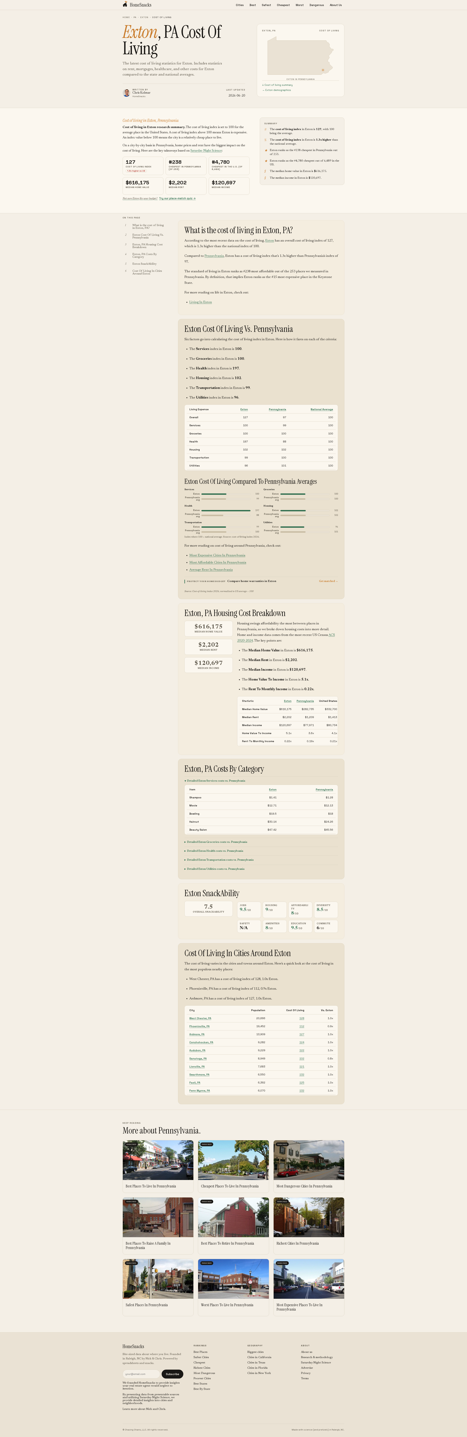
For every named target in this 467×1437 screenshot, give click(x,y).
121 (301, 1066)
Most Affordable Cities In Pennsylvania (217, 562)
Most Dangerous (204, 1373)
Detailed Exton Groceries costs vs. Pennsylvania (217, 842)
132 (301, 1074)
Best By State (202, 1389)
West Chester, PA (200, 1018)
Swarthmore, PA (199, 1074)
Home (126, 17)
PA (135, 17)
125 (301, 1082)
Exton (144, 17)
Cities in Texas (256, 1362)
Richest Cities (202, 1368)
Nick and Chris (155, 1409)
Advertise (307, 1368)
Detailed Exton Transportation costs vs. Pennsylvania (220, 860)
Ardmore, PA (196, 1034)
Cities (240, 5)
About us (306, 1352)
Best (253, 5)
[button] (261, 581)
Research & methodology (317, 1357)
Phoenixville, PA (199, 1026)
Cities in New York (259, 1373)
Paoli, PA (194, 1082)
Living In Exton (200, 302)
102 (301, 1058)
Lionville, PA (197, 1066)
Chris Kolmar (141, 93)
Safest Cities (201, 1357)
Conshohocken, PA (201, 1042)
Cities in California (259, 1357)
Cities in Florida (257, 1368)
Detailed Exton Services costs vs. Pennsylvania (216, 781)
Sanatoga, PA (198, 1058)
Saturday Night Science (206, 150)
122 (301, 1050)
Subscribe (172, 1374)
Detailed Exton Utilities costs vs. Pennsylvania (215, 869)
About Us (336, 5)
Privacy (305, 1373)
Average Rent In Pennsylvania (211, 570)
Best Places (200, 1352)
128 (301, 1018)
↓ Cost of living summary (277, 85)
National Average (322, 409)
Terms (305, 1378)
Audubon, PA (197, 1050)
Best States (200, 1383)
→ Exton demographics (276, 90)
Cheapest (283, 5)
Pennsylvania (214, 256)
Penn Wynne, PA (199, 1090)
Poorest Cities (202, 1378)
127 (301, 1034)
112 (301, 1026)
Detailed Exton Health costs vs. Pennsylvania (215, 851)
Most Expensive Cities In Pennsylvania (217, 555)
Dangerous (317, 5)
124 (301, 1042)
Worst (300, 5)
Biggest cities (255, 1352)
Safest (266, 5)
